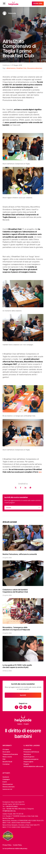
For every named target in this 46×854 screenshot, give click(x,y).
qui (40, 472)
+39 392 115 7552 (12, 809)
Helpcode (12, 13)
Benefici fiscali (7, 761)
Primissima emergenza (31, 759)
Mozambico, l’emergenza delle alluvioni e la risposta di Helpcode (16, 628)
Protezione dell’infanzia (31, 752)
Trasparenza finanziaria (10, 754)
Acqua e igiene (28, 761)
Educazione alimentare (34, 68)
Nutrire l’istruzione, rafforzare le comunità (20, 554)
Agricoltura (27, 754)
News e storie (7, 757)
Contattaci (6, 764)
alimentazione (11, 68)
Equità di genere (29, 757)
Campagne (6, 779)
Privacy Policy (7, 845)
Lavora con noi (7, 789)
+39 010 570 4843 (11, 806)
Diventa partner (8, 784)
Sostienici (6, 777)
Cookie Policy (17, 845)
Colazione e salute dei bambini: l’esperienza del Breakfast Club (15, 591)
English (26, 724)
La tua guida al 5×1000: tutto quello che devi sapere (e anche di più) (17, 666)
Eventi (5, 782)
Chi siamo (6, 749)
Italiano (19, 724)
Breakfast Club (21, 68)
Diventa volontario (9, 787)
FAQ (4, 759)
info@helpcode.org (9, 811)
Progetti (26, 764)
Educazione (27, 749)
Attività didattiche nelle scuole (33, 766)
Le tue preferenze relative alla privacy (15, 848)
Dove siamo (6, 752)
